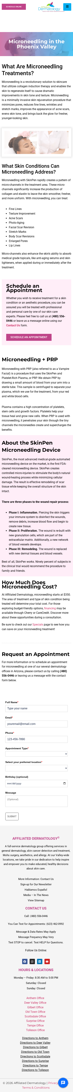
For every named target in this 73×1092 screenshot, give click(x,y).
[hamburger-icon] (67, 7)
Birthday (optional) (16, 777)
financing (50, 608)
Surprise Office (35, 1021)
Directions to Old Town (35, 1052)
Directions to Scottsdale (35, 1056)
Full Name (11, 702)
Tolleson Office (35, 1030)
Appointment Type (17, 748)
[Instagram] (32, 961)
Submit (12, 816)
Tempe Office (35, 1025)
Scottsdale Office (35, 1016)
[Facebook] (24, 961)
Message (10, 792)
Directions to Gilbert (35, 1047)
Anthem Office (35, 998)
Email (9, 717)
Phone (9, 732)
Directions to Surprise (35, 1061)
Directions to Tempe (35, 1065)
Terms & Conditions (36, 1087)
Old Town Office (35, 1011)
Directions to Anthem (35, 1038)
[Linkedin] (39, 961)
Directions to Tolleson (35, 1070)
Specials (37, 624)
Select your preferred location (23, 762)
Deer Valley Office (35, 1002)
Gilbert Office (35, 1007)
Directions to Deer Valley (35, 1042)
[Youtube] (47, 961)
